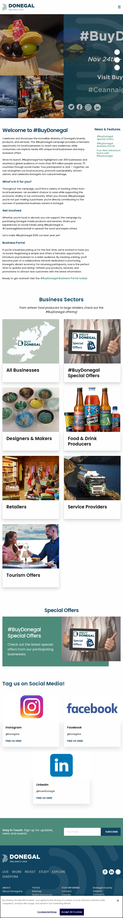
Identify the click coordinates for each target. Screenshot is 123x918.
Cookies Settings (47, 911)
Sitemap (37, 891)
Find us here (13, 741)
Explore (58, 871)
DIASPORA (10, 876)
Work (16, 871)
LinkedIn (66, 894)
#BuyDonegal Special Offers (105, 138)
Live (5, 871)
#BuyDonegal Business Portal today (63, 278)
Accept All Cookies (72, 911)
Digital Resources (42, 894)
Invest (30, 871)
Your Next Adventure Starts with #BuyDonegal (108, 153)
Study (44, 871)
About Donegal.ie (12, 891)
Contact (66, 891)
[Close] (117, 900)
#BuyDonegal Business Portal (106, 145)
